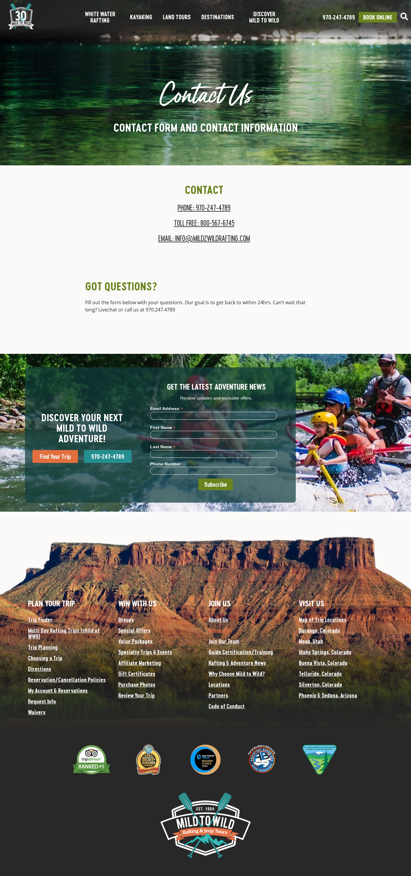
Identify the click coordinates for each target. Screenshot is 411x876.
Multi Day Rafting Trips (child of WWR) (64, 633)
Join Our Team (224, 641)
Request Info (42, 701)
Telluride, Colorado (320, 673)
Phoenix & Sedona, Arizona (328, 695)
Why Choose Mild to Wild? (237, 673)
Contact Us (221, 630)
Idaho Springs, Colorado (325, 652)
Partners (218, 695)
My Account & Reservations (58, 690)
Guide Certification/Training (241, 652)
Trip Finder (40, 619)
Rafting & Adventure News (237, 663)
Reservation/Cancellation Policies (67, 679)
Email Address (166, 408)
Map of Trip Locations (322, 619)
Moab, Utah (311, 641)
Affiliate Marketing (139, 663)
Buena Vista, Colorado (323, 663)
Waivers (36, 712)
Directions (39, 669)
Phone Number (165, 464)
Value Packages (135, 641)
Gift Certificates (136, 673)
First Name (163, 427)
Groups (126, 619)
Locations (219, 684)
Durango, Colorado (319, 630)
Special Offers (134, 630)
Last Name (162, 446)
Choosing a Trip (45, 658)
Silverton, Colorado (320, 684)
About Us (218, 619)
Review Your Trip (136, 695)
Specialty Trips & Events (145, 652)
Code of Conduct (227, 706)
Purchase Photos (136, 684)
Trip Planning (43, 647)
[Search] (404, 16)
